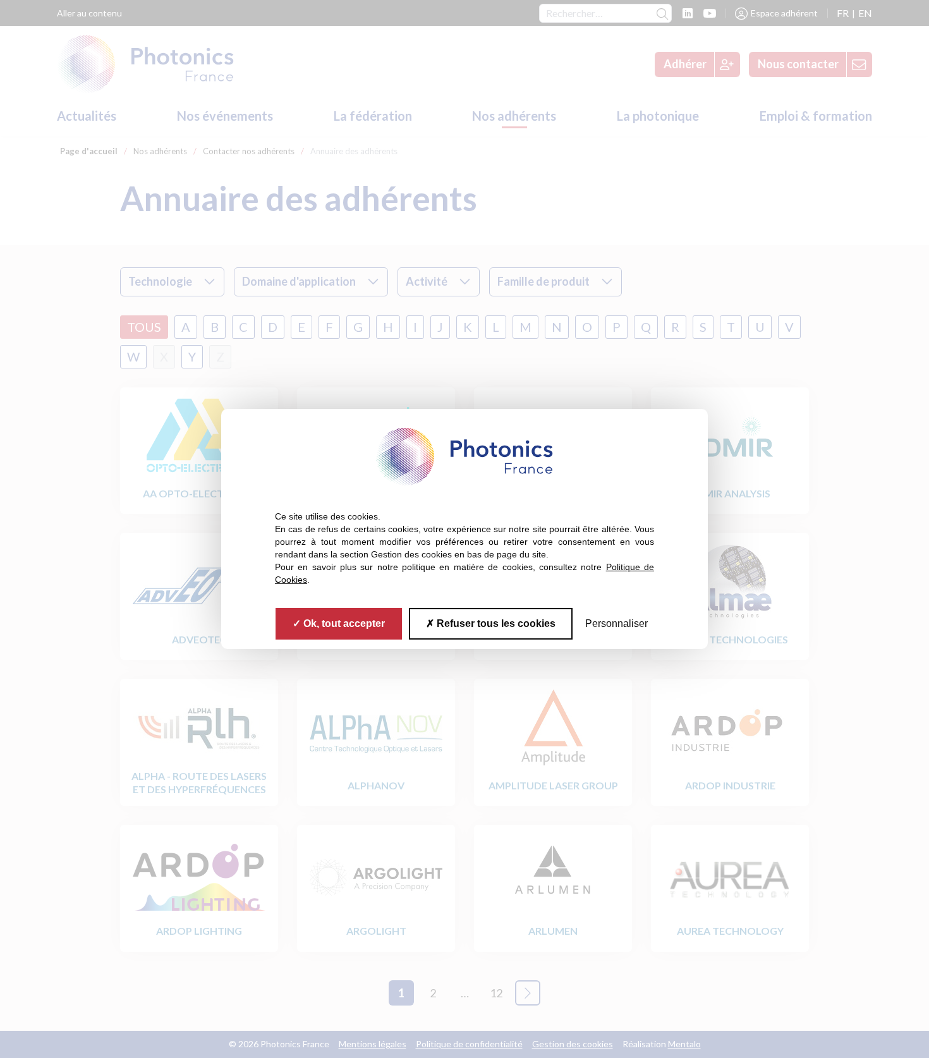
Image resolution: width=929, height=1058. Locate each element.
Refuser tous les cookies (495, 623)
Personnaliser (616, 623)
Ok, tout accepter (343, 623)
